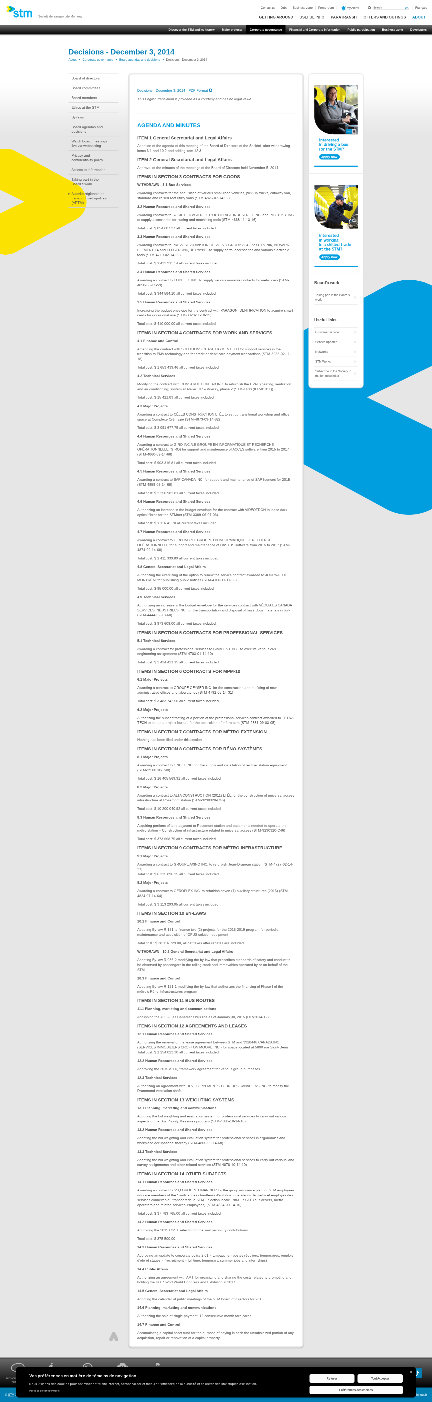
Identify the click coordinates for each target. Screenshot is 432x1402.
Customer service (327, 332)
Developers (418, 29)
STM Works (323, 361)
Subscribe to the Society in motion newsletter (333, 374)
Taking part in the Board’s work (85, 181)
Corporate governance (266, 29)
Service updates (326, 342)
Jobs (284, 7)
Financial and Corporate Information (314, 29)
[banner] (44, 13)
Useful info (312, 17)
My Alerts (352, 8)
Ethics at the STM (86, 107)
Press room (326, 7)
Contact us (268, 7)
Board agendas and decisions (139, 59)
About (419, 17)
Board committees (86, 88)
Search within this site (369, 7)
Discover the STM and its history (191, 29)
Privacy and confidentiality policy (87, 157)
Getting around (276, 17)
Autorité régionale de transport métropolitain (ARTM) (89, 198)
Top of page (113, 1336)
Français (421, 7)
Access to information (89, 170)
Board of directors (86, 78)
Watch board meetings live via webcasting (89, 143)
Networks (321, 352)
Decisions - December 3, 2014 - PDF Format (172, 90)
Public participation (361, 29)
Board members (84, 98)
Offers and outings (385, 17)
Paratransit (344, 17)
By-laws (78, 117)
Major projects (232, 29)
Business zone (392, 29)
